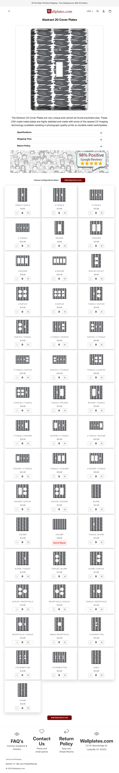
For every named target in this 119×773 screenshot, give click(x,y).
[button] (22, 195)
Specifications (24, 132)
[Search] (97, 11)
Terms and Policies (13, 759)
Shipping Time (24, 139)
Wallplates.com (18, 768)
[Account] (103, 11)
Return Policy (23, 145)
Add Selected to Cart (73, 180)
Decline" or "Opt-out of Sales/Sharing (21, 764)
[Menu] (9, 11)
